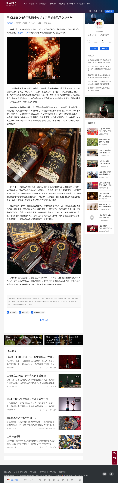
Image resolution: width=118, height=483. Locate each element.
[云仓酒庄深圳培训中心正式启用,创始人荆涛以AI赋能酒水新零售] (92, 131)
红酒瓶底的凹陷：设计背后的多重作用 (26, 375)
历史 (15, 472)
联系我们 (52, 472)
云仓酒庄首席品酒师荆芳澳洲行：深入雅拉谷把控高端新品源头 (99, 68)
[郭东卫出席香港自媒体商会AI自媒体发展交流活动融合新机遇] (92, 152)
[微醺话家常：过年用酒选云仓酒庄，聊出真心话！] (92, 206)
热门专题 (62, 4)
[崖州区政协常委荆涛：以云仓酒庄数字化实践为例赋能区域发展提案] (92, 185)
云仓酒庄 (13, 312)
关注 (95, 48)
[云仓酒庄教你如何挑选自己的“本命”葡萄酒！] (92, 217)
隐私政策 (43, 472)
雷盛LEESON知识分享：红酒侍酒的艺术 (27, 399)
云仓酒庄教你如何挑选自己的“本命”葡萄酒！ (105, 217)
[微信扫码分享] (40, 480)
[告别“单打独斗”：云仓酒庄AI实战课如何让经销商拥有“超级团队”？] (92, 163)
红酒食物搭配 (13, 436)
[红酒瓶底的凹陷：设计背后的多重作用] (70, 381)
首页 (25, 4)
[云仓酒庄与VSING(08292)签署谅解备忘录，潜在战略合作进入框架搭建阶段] (92, 228)
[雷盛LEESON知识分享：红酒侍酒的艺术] (70, 404)
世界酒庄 (32, 4)
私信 (105, 48)
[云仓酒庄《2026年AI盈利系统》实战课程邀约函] (92, 174)
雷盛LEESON (23, 33)
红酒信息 (42, 4)
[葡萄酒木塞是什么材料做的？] (70, 423)
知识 (39, 23)
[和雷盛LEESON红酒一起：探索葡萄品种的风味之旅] (70, 362)
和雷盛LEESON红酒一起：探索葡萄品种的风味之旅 (31, 357)
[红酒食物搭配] (70, 442)
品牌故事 (70, 4)
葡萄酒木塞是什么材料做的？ (22, 417)
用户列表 (33, 472)
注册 (100, 11)
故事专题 (23, 472)
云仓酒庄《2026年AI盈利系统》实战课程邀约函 (105, 174)
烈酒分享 (25, 312)
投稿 (88, 4)
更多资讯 (80, 4)
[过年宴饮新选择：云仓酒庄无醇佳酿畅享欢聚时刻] (92, 196)
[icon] (104, 474)
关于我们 (62, 472)
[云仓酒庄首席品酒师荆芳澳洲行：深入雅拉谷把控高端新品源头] (92, 142)
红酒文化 (52, 4)
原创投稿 (109, 11)
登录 (95, 11)
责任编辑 (10, 23)
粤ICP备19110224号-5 (53, 475)
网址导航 (7, 472)
